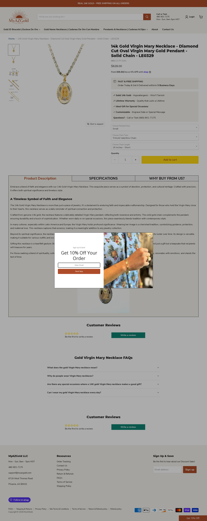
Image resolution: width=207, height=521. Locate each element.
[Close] (150, 235)
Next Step (79, 271)
